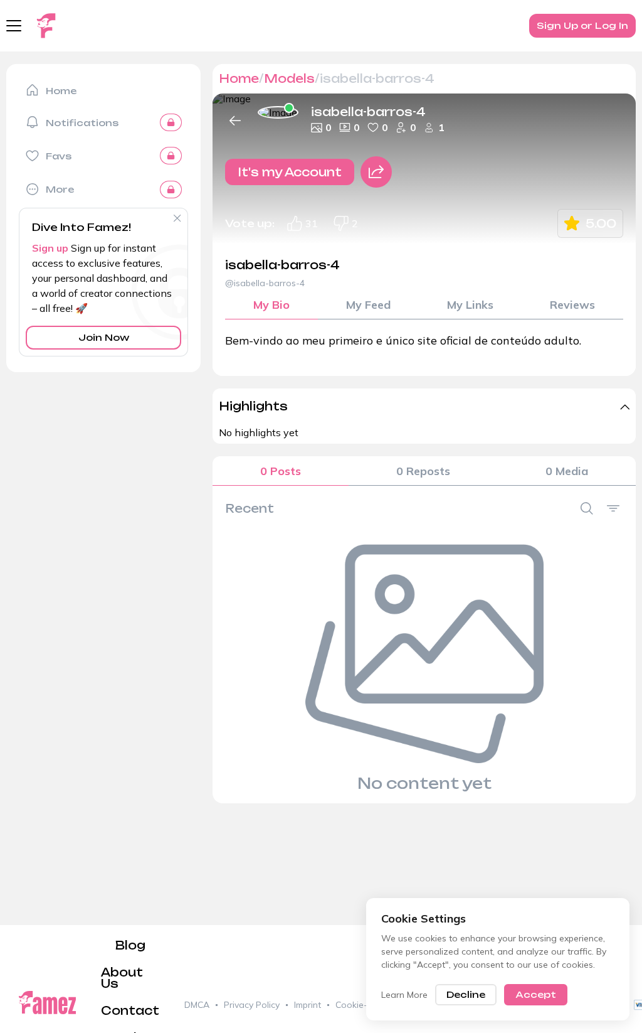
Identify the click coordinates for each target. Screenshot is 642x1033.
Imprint (307, 1004)
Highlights (253, 406)
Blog (130, 945)
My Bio (271, 304)
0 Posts (280, 471)
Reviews (572, 304)
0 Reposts (423, 471)
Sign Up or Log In (582, 25)
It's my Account (290, 172)
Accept (535, 994)
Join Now (103, 337)
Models (289, 78)
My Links (470, 304)
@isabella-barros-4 (265, 283)
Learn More (404, 994)
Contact (130, 1010)
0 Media (566, 471)
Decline (465, 994)
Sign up (50, 248)
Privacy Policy (252, 1004)
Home (239, 78)
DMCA (196, 1004)
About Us (122, 977)
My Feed (368, 304)
